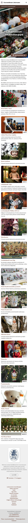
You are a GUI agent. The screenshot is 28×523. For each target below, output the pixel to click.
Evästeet (14, 520)
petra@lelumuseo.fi (14, 516)
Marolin (14, 503)
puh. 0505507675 (14, 514)
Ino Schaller (14, 495)
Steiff (14, 490)
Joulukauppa (14, 496)
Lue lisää (14, 475)
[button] (2, 33)
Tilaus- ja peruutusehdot (7, 519)
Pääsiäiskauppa (14, 498)
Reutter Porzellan (14, 493)
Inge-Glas (14, 491)
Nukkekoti (14, 505)
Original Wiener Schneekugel (14, 500)
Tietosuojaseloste (20, 519)
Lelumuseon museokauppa (8, 6)
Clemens (14, 501)
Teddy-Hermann (14, 488)
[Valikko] (26, 2)
